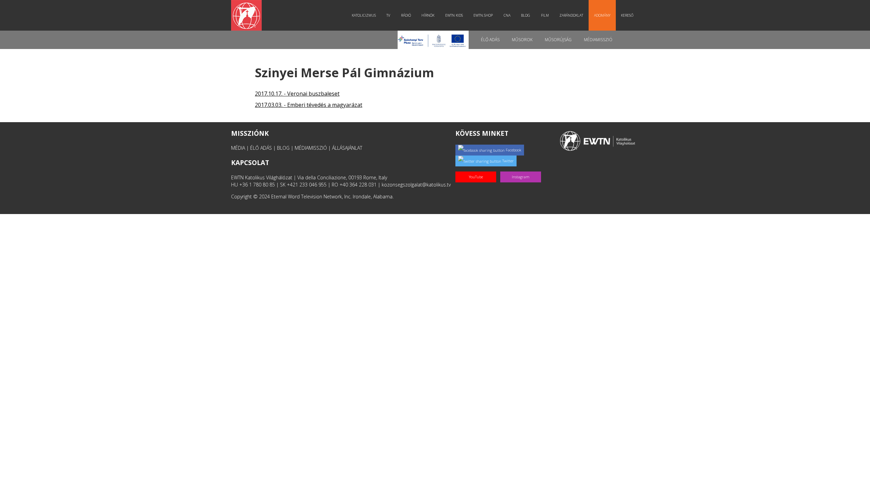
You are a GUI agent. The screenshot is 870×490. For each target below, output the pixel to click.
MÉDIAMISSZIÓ (311, 148)
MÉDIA (238, 148)
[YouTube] (477, 169)
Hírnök (427, 15)
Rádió (406, 15)
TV (388, 15)
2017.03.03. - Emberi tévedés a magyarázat (308, 105)
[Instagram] (522, 169)
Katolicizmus (364, 15)
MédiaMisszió (598, 40)
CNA (507, 15)
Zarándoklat (571, 15)
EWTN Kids (454, 15)
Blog (525, 15)
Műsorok (522, 40)
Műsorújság (558, 40)
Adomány (602, 15)
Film (545, 15)
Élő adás (490, 40)
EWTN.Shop (483, 15)
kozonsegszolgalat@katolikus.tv (416, 184)
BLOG (283, 148)
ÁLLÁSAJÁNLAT (347, 148)
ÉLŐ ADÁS (261, 148)
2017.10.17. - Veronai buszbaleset (297, 93)
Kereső (627, 15)
